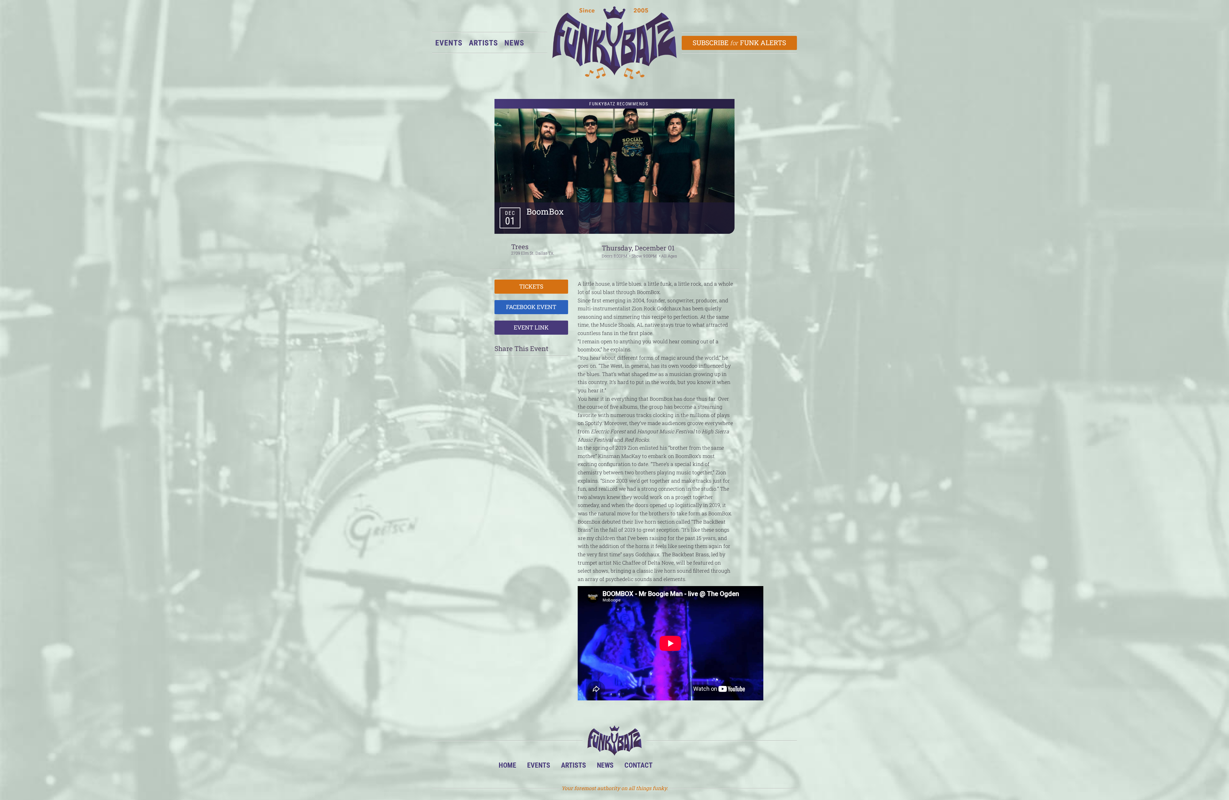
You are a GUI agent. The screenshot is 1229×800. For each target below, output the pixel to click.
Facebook (687, 766)
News (514, 42)
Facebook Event (531, 307)
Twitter (706, 766)
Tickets (531, 286)
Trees (519, 246)
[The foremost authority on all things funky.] (614, 42)
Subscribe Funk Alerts (739, 42)
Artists (483, 42)
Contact (638, 765)
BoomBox (545, 211)
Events (448, 42)
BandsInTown (667, 766)
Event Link (531, 327)
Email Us (726, 766)
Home (507, 765)
